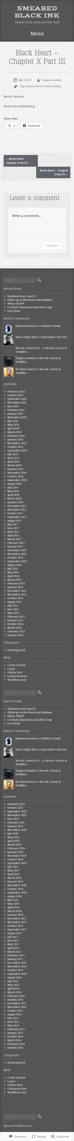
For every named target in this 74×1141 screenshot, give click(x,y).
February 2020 (16, 436)
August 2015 (14, 602)
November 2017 (17, 509)
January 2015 (15, 620)
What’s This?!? (15, 303)
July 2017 (12, 524)
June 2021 (13, 406)
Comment (51, 245)
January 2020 (15, 439)
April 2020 (13, 428)
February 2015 (16, 616)
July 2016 (12, 568)
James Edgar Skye (26, 337)
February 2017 (16, 543)
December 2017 (16, 506)
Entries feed (14, 672)
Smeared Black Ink (37, 12)
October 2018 (15, 476)
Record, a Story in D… (29, 348)
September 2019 (17, 450)
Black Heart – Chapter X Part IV (54, 172)
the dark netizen (25, 369)
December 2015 (16, 591)
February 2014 (16, 631)
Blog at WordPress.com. (18, 1125)
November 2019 (17, 443)
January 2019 (15, 469)
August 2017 (14, 520)
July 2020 (12, 421)
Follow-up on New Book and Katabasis (29, 300)
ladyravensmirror (26, 326)
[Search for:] (20, 280)
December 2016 (16, 550)
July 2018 (12, 487)
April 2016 (13, 576)
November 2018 (17, 472)
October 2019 (15, 447)
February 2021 (16, 410)
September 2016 (17, 561)
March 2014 (14, 627)
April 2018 (13, 495)
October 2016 (15, 557)
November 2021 (17, 402)
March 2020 (14, 432)
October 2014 (15, 624)
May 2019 (13, 458)
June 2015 (13, 609)
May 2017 (13, 531)
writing (56, 86)
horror (39, 86)
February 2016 (16, 583)
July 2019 (12, 454)
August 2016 (14, 565)
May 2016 (13, 572)
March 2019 (14, 465)
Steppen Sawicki (51, 80)
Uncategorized (16, 650)
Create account (16, 665)
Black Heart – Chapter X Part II (16, 160)
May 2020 (13, 424)
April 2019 (13, 461)
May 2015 (13, 613)
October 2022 (15, 395)
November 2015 (17, 594)
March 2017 (14, 539)
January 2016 (15, 587)
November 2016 (17, 554)
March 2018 (14, 498)
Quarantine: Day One (54, 337)
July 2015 (12, 605)
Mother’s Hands (51, 326)
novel (47, 86)
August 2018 (14, 484)
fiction (30, 86)
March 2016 (14, 579)
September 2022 (17, 399)
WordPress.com (16, 680)
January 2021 (15, 413)
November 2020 (17, 417)
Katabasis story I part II (21, 296)
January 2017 (15, 546)
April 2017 (13, 535)
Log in (11, 668)
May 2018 (13, 491)
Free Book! (13, 311)
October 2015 (15, 598)
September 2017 (17, 517)
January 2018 (15, 502)
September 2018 (17, 480)
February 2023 (16, 391)
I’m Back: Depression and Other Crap (29, 307)
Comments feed (17, 676)
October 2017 (15, 513)
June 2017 (13, 528)
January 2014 (15, 635)
